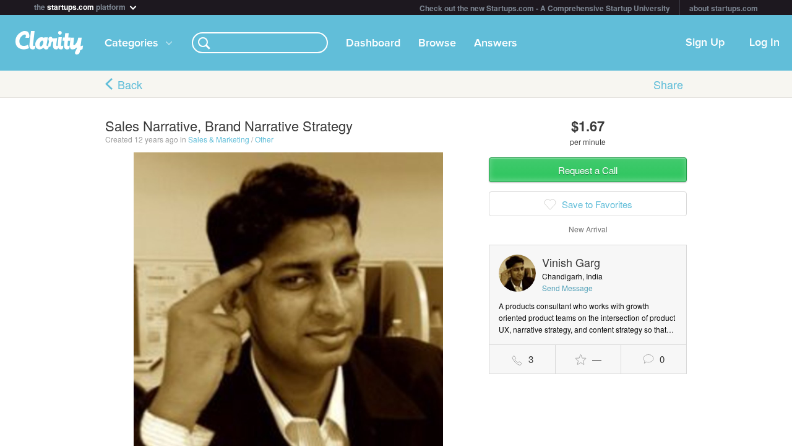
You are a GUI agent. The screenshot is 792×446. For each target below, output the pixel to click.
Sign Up (705, 42)
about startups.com (723, 8)
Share (668, 84)
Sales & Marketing (218, 139)
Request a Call (588, 170)
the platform (80, 6)
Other (264, 139)
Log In (764, 42)
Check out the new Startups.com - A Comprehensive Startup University (545, 8)
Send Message (567, 287)
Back (130, 84)
